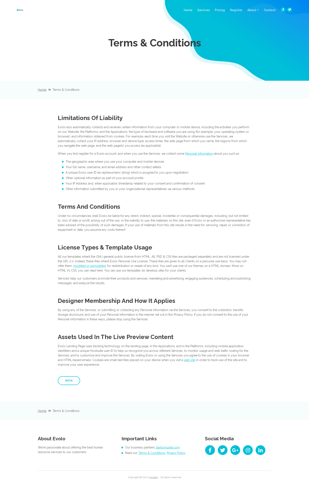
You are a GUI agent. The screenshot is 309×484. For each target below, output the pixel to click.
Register (236, 10)
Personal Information (199, 153)
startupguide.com (168, 447)
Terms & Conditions (151, 453)
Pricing (220, 10)
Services (203, 10)
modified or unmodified (89, 266)
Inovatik (153, 477)
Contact (270, 10)
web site (189, 360)
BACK (69, 380)
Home (189, 10)
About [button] (251, 10)
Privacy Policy (176, 453)
